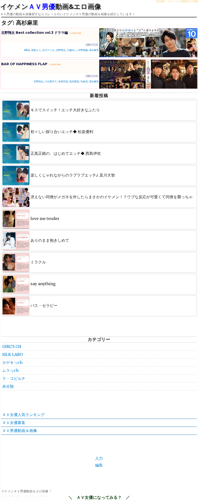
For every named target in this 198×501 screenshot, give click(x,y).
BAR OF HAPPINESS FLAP (31, 64)
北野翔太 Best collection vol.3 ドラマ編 (41, 32)
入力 (99, 458)
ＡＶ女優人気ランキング (23, 414)
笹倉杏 (84, 81)
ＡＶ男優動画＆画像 (19, 430)
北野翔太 (60, 50)
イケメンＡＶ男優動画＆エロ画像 (24, 491)
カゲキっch (12, 362)
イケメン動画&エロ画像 (50, 6)
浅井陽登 (74, 81)
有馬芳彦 (63, 81)
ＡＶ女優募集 (13, 422)
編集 (99, 465)
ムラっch (10, 370)
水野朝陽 (83, 50)
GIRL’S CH (92, 44)
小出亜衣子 (51, 81)
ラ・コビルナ (13, 378)
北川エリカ (48, 50)
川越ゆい (72, 50)
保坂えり (36, 50)
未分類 (8, 386)
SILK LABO (12, 354)
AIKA (27, 50)
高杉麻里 (94, 50)
